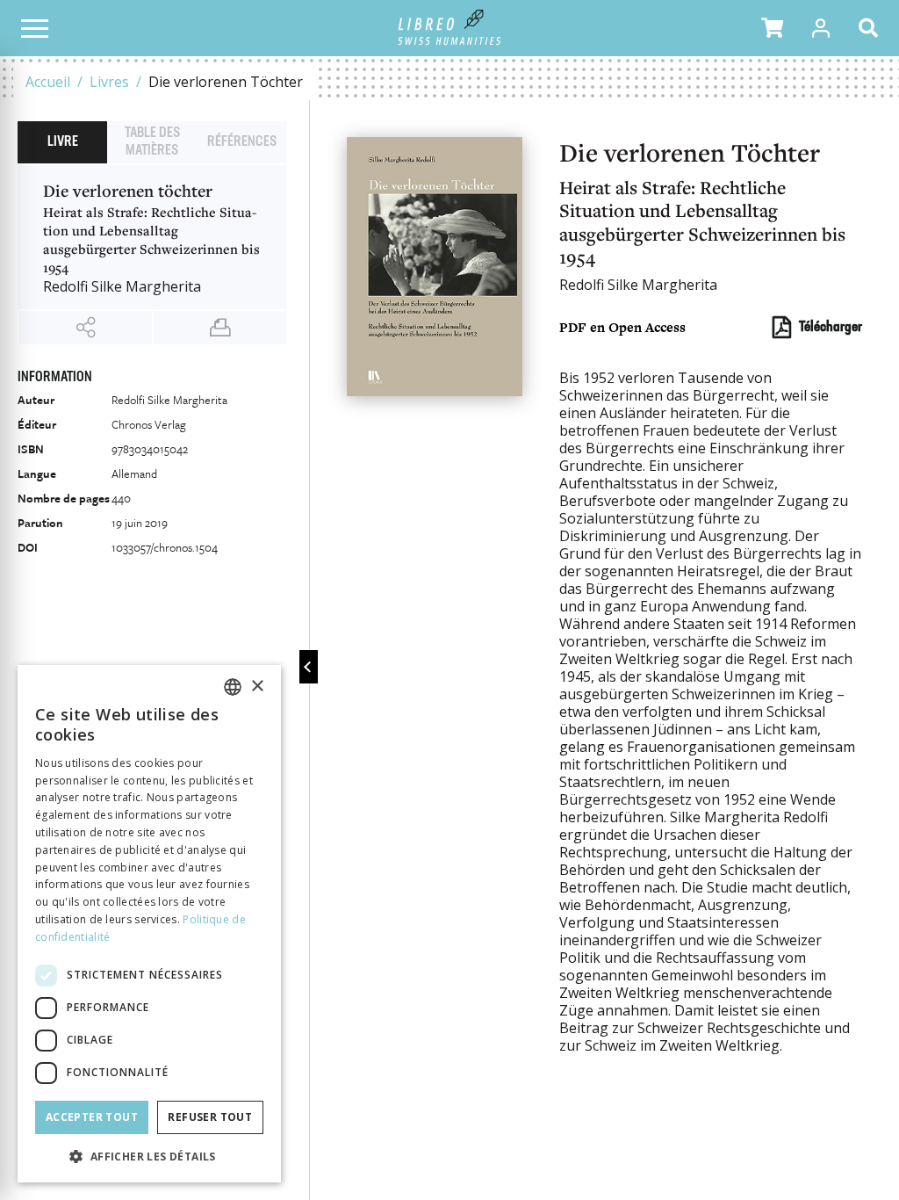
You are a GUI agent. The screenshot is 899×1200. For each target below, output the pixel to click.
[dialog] (149, 923)
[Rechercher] (872, 28)
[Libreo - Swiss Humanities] (450, 28)
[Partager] (85, 327)
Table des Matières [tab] (152, 142)
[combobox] (232, 687)
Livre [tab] (62, 142)
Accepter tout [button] (92, 1117)
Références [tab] (242, 142)
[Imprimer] (220, 327)
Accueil (47, 81)
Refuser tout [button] (210, 1117)
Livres (109, 81)
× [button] (256, 686)
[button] (772, 28)
